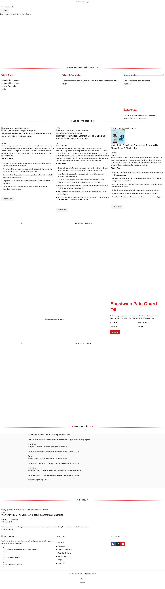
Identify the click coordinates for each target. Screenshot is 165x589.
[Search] (156, 2)
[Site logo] (82, 2)
